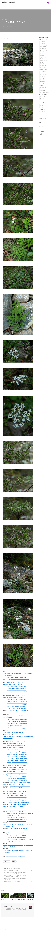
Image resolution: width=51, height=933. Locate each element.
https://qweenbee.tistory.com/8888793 (15, 695)
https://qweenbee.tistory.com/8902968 (16, 776)
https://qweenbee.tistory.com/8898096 (17, 704)
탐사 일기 (42, 96)
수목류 (42, 43)
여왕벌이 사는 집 (8, 2)
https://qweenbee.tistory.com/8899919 (17, 721)
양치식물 (42, 62)
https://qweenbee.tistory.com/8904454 (17, 749)
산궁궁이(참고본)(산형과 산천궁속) (11, 881)
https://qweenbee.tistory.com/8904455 (17, 819)
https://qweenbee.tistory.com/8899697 (13, 767)
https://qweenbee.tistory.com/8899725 (17, 813)
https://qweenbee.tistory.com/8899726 (13, 784)
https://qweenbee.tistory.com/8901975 (16, 690)
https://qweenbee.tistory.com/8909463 (17, 728)
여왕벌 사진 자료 (43, 111)
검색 (45, 3)
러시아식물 (42, 83)
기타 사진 (42, 109)
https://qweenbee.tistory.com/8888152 (16, 791)
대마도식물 (42, 79)
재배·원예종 (43, 67)
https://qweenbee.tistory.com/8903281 (16, 835)
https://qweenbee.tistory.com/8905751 (17, 751)
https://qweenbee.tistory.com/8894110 (16, 699)
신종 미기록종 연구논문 (44, 92)
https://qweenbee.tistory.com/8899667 (13, 673)
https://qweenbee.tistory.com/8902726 (16, 797)
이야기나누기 (43, 94)
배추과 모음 (43, 51)
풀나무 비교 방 (43, 89)
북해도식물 (43, 78)
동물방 (41, 102)
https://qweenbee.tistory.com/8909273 (17, 762)
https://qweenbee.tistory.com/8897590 (16, 795)
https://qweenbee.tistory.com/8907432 (17, 799)
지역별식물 (43, 69)
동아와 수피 (43, 48)
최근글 (40, 118)
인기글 (44, 118)
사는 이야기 (43, 99)
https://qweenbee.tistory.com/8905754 (19, 679)
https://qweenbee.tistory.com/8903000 (17, 754)
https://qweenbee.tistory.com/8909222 (13, 775)
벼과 (41, 53)
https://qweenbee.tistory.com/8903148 (16, 756)
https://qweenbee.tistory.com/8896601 (17, 688)
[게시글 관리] (9, 862)
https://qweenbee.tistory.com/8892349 (15, 741)
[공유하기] (7, 862)
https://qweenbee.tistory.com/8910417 (16, 800)
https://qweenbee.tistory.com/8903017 (17, 837)
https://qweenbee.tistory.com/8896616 (13, 736)
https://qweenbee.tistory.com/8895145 (16, 686)
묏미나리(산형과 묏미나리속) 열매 (11, 870)
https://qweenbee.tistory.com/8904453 (17, 723)
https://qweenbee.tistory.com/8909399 (16, 821)
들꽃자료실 (6, 868)
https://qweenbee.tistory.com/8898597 (13, 850)
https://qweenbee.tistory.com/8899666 (15, 856)
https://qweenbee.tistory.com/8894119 (17, 745)
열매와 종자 (43, 46)
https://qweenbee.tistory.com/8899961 (17, 708)
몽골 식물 (42, 76)
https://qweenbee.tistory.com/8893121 (16, 677)
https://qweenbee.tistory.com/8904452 (17, 719)
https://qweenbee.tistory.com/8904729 (16, 839)
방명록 (8, 7)
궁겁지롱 (42, 90)
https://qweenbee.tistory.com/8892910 (18, 710)
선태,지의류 (43, 57)
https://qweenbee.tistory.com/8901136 (13, 771)
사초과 (42, 55)
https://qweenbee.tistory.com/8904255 (17, 778)
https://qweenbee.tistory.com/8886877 (16, 832)
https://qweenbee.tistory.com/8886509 (18, 765)
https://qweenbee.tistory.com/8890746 (13, 684)
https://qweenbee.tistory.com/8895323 (19, 804)
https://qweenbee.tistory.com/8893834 (13, 793)
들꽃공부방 (42, 85)
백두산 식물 (43, 71)
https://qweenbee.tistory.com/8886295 (17, 769)
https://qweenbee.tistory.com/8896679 (13, 716)
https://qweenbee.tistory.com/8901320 (16, 817)
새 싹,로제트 (43, 45)
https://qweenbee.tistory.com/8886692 (13, 697)
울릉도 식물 (43, 74)
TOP (48, 929)
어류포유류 (42, 107)
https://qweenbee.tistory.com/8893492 (13, 806)
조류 (41, 103)
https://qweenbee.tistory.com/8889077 (13, 834)
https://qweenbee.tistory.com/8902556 (13, 787)
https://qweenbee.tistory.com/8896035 (19, 802)
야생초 (10, 868)
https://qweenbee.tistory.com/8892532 (13, 743)
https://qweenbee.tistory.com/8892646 (13, 824)
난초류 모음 (43, 65)
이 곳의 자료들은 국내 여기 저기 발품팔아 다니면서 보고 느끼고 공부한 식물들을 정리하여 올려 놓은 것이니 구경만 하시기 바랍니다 (16, 909)
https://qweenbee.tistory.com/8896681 (13, 732)
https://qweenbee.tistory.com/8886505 (16, 682)
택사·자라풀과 (43, 58)
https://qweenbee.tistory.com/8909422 (17, 725)
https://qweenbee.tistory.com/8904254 (13, 747)
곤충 (41, 105)
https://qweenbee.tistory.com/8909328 (19, 828)
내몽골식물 (42, 81)
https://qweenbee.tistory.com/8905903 (17, 760)
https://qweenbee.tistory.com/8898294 (13, 845)
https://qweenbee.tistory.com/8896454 (20, 782)
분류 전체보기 (43, 37)
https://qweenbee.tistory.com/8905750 (17, 780)
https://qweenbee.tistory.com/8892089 (20, 786)
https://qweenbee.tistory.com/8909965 (17, 692)
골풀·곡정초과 (43, 50)
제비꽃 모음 (43, 63)
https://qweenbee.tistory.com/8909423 (17, 727)
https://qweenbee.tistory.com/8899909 (16, 706)
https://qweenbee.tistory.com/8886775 (17, 701)
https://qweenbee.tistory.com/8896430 (17, 703)
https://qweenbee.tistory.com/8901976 (16, 773)
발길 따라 (42, 98)
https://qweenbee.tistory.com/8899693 (16, 752)
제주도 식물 (43, 73)
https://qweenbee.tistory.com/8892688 (16, 810)
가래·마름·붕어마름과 (44, 60)
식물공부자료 (43, 87)
